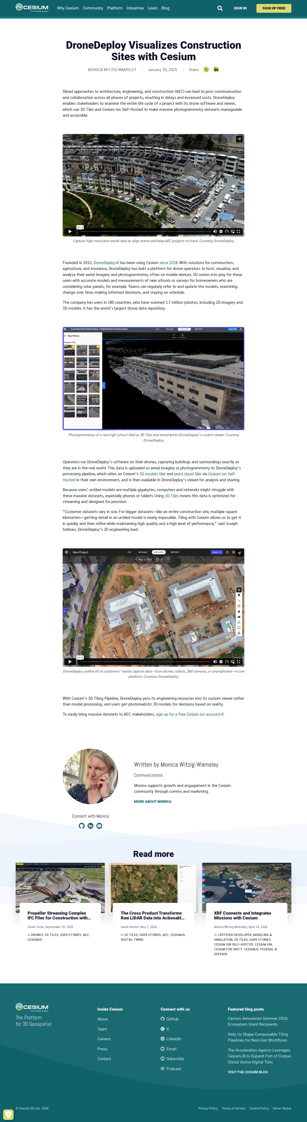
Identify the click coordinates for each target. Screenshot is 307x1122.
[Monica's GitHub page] (82, 826)
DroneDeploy (104, 262)
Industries (135, 8)
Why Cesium (68, 8)
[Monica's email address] (99, 826)
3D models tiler (153, 473)
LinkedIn (173, 1038)
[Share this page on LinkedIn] (216, 69)
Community (93, 8)
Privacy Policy (208, 1108)
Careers (104, 1038)
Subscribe (175, 1058)
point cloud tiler (187, 473)
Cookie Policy (259, 1108)
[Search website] (220, 8)
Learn (152, 8)
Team (102, 1029)
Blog (165, 8)
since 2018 (169, 262)
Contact (104, 1058)
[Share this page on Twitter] (206, 69)
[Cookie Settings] (8, 1114)
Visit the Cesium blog (248, 1072)
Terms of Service (233, 1108)
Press (102, 1049)
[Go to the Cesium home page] (32, 7)
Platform (115, 8)
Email (171, 1049)
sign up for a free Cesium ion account (188, 713)
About (102, 1019)
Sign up (274, 8)
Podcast (173, 1068)
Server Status (282, 1108)
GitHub (172, 1019)
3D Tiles (172, 495)
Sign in (240, 8)
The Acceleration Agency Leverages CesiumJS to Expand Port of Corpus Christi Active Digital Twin (259, 1056)
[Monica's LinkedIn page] (91, 826)
